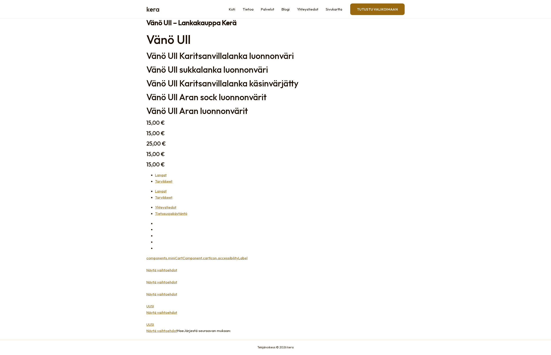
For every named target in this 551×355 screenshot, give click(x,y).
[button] (377, 9)
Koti (232, 9)
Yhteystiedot (307, 9)
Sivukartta (334, 9)
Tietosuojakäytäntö (171, 213)
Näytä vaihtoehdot (161, 270)
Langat (161, 191)
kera (152, 9)
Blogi (286, 9)
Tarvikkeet (163, 197)
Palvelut (267, 9)
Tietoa (248, 9)
